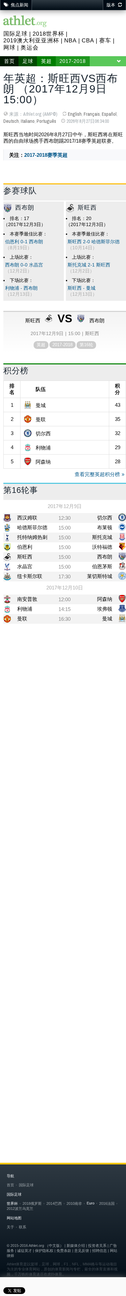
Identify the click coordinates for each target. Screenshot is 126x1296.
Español (109, 114)
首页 (9, 61)
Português (46, 121)
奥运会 (29, 47)
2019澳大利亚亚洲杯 (31, 40)
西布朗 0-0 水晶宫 (24, 264)
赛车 (105, 40)
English (75, 114)
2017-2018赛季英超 (46, 155)
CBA (88, 40)
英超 (46, 61)
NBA (70, 40)
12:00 (64, 599)
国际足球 (15, 34)
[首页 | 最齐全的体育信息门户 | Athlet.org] (25, 21)
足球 (28, 61)
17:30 (64, 576)
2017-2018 (72, 61)
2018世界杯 (48, 34)
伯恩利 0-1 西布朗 (24, 241)
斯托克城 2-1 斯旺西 (89, 264)
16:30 (64, 619)
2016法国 (107, 1203)
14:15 (64, 609)
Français (92, 114)
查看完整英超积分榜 (97, 474)
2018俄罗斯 (32, 1203)
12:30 (64, 518)
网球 (9, 47)
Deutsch (11, 121)
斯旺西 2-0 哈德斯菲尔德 (94, 241)
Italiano (28, 121)
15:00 (64, 528)
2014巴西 (54, 1203)
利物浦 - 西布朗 (21, 288)
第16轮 (86, 344)
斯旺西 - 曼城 (81, 288)
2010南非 (74, 1203)
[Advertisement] (63, 697)
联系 (22, 1227)
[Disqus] (64, 850)
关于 (10, 1227)
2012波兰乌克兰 (20, 1209)
